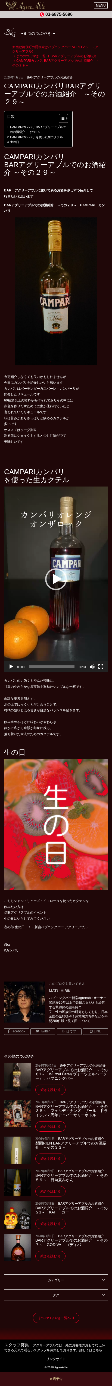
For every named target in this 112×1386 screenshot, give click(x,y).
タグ (56, 1295)
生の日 (14, 142)
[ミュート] (92, 666)
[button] (61, 119)
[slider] (51, 666)
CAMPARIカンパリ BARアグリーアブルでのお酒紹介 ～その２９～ (38, 129)
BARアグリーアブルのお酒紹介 (50, 77)
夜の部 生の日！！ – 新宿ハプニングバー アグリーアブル (46, 927)
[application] (56, 579)
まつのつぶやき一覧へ (54, 1318)
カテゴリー (56, 1280)
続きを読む (49, 1090)
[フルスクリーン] (101, 666)
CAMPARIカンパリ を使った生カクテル (36, 137)
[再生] (11, 666)
